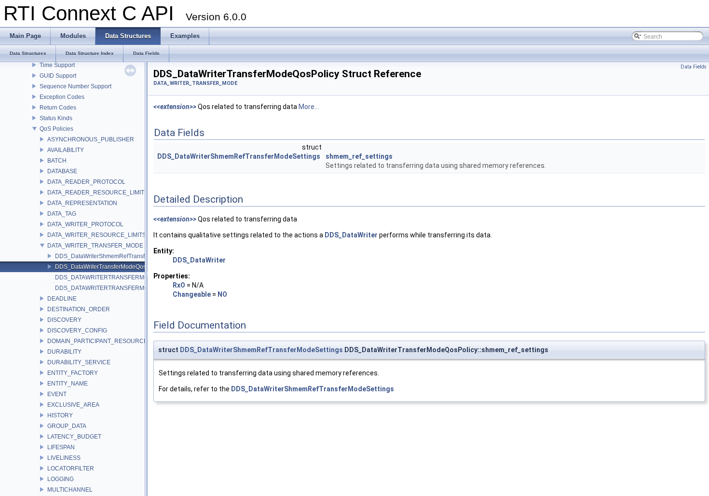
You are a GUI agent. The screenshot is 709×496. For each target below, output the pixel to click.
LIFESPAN (61, 447)
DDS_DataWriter (351, 235)
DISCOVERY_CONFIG (77, 330)
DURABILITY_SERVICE (78, 362)
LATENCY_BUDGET (74, 436)
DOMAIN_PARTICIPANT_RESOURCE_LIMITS (108, 341)
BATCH (57, 160)
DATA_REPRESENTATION (82, 203)
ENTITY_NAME (67, 383)
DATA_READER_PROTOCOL (86, 182)
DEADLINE (62, 298)
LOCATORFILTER (70, 468)
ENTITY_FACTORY (72, 373)
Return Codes (58, 107)
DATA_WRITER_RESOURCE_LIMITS (96, 235)
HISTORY (60, 415)
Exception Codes (62, 97)
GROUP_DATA (66, 426)
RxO (179, 285)
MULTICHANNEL (70, 489)
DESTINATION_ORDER (78, 309)
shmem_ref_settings (359, 156)
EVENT (57, 394)
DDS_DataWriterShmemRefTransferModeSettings (120, 256)
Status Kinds (56, 118)
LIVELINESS (64, 458)
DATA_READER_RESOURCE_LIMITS (97, 192)
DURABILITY (64, 351)
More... (309, 106)
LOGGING (60, 479)
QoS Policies (56, 128)
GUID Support (58, 75)
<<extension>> (174, 106)
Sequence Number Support (75, 86)
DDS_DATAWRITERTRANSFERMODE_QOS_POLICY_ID (130, 277)
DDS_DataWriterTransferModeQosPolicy (108, 266)
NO (222, 294)
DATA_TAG (61, 213)
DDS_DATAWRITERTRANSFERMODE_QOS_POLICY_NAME (136, 288)
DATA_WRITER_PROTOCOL (85, 224)
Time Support (57, 65)
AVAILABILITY (65, 150)
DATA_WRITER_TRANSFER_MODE (95, 245)
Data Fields (694, 67)
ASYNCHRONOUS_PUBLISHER (90, 139)
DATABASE (62, 171)
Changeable (192, 294)
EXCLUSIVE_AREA (73, 404)
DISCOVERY (64, 320)
